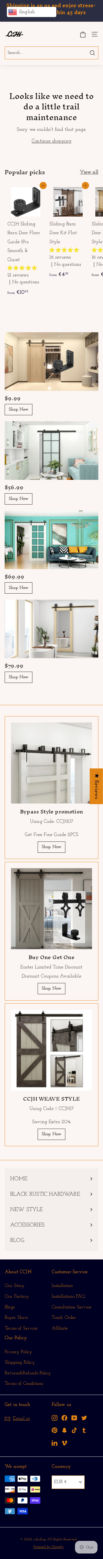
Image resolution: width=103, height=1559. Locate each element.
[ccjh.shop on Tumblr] (84, 1430)
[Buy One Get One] (51, 908)
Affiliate (60, 1328)
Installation (62, 1285)
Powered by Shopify (49, 1547)
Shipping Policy (20, 1362)
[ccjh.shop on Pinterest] (54, 1430)
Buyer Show (16, 1317)
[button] (22, 268)
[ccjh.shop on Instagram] (54, 1417)
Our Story (15, 1285)
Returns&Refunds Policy (28, 1373)
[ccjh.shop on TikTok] (74, 1430)
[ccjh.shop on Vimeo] (64, 1443)
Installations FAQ (68, 1296)
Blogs (10, 1307)
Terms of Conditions (24, 1383)
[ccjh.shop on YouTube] (74, 1417)
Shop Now (18, 409)
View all (89, 172)
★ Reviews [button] (96, 786)
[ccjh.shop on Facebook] (64, 1417)
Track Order (64, 1317)
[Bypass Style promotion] (51, 763)
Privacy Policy (18, 1352)
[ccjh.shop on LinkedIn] (54, 1443)
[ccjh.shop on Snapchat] (64, 1430)
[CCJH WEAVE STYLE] (51, 1050)
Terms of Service (21, 1328)
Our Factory (17, 1296)
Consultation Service (72, 1307)
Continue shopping (51, 141)
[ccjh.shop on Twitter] (84, 1417)
